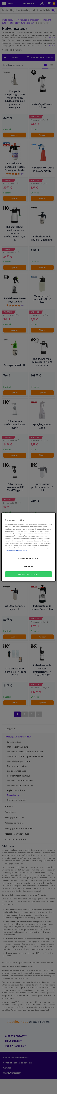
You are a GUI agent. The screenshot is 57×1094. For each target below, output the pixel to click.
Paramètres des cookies (28, 558)
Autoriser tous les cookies (29, 574)
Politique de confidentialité (16, 550)
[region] (28, 547)
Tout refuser (28, 566)
